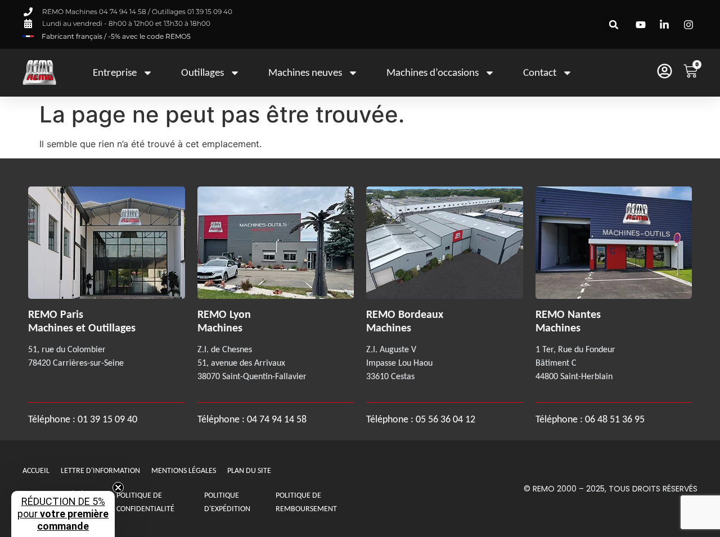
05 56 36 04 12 (445, 419)
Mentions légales (183, 470)
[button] (614, 24)
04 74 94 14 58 (277, 419)
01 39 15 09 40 (106, 419)
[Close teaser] (118, 487)
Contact (539, 72)
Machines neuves (305, 72)
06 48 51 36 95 (615, 419)
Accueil (36, 470)
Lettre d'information (100, 470)
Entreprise (115, 72)
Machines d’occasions (432, 72)
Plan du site (249, 470)
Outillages (202, 72)
